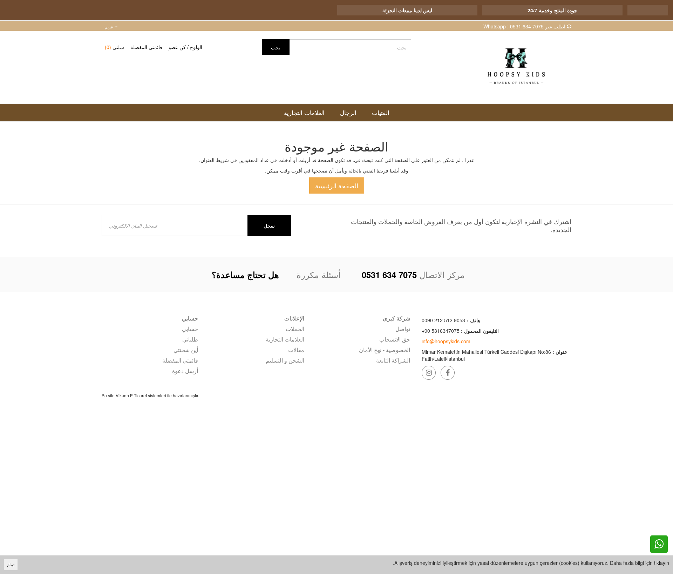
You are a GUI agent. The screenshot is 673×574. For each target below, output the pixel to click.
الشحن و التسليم (285, 360)
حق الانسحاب (394, 339)
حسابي (190, 329)
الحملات (295, 329)
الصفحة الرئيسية (336, 185)
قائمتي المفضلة (146, 46)
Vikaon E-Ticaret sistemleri (141, 395)
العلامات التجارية (285, 339)
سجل (269, 225)
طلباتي (190, 339)
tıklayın (661, 562)
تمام (10, 564)
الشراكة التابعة (393, 360)
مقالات (296, 350)
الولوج (196, 46)
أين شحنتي (186, 350)
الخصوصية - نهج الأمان (384, 350)
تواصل (402, 329)
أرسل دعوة (185, 371)
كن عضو (177, 46)
